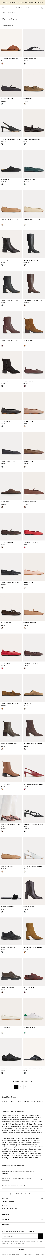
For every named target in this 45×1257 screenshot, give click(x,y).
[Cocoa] (24, 466)
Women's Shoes (10, 12)
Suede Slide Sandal (7, 907)
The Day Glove (28, 381)
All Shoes (5, 1101)
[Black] (24, 63)
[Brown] (2, 749)
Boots (18, 1101)
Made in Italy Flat (29, 179)
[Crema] (24, 224)
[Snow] (24, 871)
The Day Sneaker (29, 1028)
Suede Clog (5, 179)
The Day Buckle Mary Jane (32, 139)
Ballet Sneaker (28, 987)
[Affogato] (2, 224)
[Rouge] (24, 789)
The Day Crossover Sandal (10, 58)
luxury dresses (29, 1149)
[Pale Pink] (24, 587)
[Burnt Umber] (24, 668)
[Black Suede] (2, 184)
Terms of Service (39, 1254)
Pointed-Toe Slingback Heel (10, 139)
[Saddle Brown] (2, 789)
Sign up (5, 1205)
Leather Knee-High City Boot (33, 260)
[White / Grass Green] (24, 1032)
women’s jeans (18, 1149)
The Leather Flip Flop (30, 58)
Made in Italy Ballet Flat (9, 220)
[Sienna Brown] (2, 63)
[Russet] (24, 345)
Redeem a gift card (9, 1209)
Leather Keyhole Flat (8, 461)
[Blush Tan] (24, 628)
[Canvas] (2, 1032)
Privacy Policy (13, 1243)
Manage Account (8, 1202)
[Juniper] (24, 184)
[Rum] (24, 507)
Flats (12, 1101)
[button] (42, 7)
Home (3, 12)
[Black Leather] (2, 144)
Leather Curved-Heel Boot (10, 300)
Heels (33, 1101)
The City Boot (5, 260)
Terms (22, 1243)
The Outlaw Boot (29, 907)
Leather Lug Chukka (8, 947)
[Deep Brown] (24, 305)
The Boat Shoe (28, 99)
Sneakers (40, 1101)
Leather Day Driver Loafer (10, 582)
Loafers (26, 1101)
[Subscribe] (40, 1236)
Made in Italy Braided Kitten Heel (10, 825)
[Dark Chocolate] (24, 749)
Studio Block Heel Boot (9, 744)
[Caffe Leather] (2, 831)
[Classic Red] (24, 547)
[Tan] (24, 426)
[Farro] (24, 103)
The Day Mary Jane (7, 99)
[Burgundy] (2, 345)
